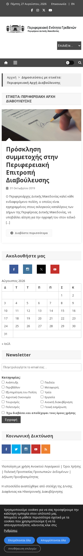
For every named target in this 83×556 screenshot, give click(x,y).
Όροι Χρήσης (72, 466)
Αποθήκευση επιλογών (22, 548)
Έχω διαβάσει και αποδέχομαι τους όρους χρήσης (41, 413)
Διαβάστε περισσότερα (31, 233)
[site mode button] (70, 63)
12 (28, 311)
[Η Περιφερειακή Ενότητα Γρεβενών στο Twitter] (41, 269)
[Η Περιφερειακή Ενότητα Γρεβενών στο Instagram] (27, 269)
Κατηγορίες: (11, 377)
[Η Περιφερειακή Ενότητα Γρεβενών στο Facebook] (13, 269)
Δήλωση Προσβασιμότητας (20, 477)
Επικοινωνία (58, 4)
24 (5, 326)
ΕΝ (72, 4)
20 (40, 318)
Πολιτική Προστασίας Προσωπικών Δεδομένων (36, 472)
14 (51, 311)
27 (40, 326)
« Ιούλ (6, 344)
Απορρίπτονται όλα (53, 540)
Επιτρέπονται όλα (19, 540)
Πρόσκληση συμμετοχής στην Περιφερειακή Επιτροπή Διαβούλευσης (32, 164)
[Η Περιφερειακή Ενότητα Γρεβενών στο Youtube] (54, 269)
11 (17, 311)
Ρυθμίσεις (10, 530)
